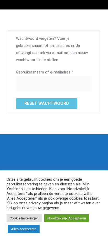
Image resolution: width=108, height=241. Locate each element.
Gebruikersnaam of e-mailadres (50, 72)
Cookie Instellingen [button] (24, 218)
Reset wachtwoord (46, 103)
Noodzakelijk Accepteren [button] (66, 218)
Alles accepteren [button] (23, 229)
